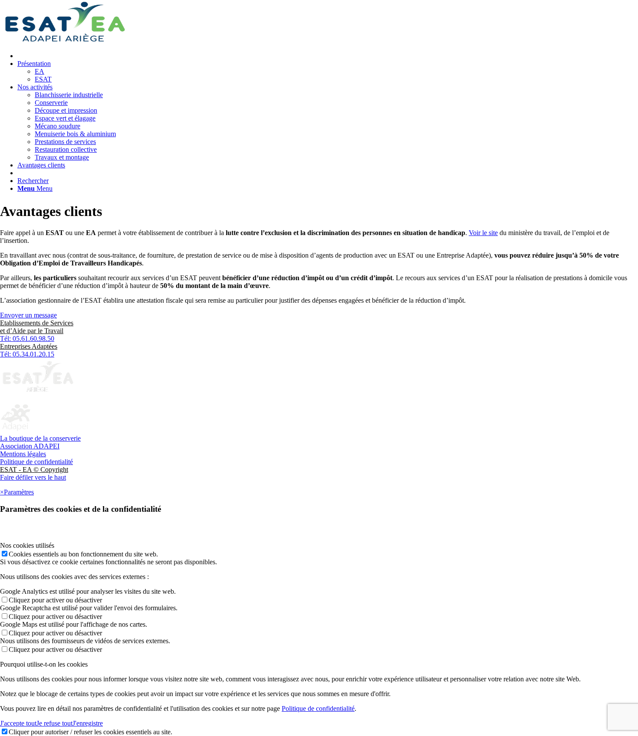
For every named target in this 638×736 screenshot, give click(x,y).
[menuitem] (327, 56)
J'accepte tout (18, 723)
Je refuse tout (54, 723)
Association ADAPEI (29, 446)
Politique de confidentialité (36, 461)
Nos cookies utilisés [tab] (27, 545)
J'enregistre (87, 723)
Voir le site (483, 232)
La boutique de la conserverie (40, 438)
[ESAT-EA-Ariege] (65, 41)
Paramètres (19, 492)
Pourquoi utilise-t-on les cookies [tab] (44, 664)
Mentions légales (23, 454)
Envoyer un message (28, 315)
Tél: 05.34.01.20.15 (27, 354)
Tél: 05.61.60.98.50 (27, 338)
